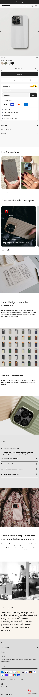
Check (33, 95)
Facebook (3, 679)
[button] (23, 6)
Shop (2, 643)
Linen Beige (2, 63)
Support (3, 652)
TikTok (21, 679)
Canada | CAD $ (4, 686)
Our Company (5, 647)
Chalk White (9, 63)
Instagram (13, 679)
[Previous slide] (2, 191)
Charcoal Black (12, 63)
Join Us (3, 657)
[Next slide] (7, 191)
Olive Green (5, 63)
